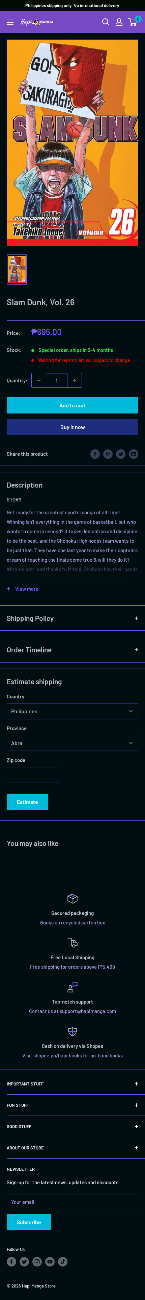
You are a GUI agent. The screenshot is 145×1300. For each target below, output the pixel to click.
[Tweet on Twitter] (120, 454)
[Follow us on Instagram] (37, 1262)
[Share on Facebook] (95, 454)
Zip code (16, 760)
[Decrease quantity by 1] (39, 380)
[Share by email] (133, 454)
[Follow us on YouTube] (50, 1262)
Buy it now (72, 427)
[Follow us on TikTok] (62, 1262)
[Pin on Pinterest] (108, 454)
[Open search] (106, 22)
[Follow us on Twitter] (24, 1262)
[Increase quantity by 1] (74, 380)
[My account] (119, 22)
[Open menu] (10, 22)
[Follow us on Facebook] (11, 1262)
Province (17, 728)
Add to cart (72, 405)
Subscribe (29, 1222)
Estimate (27, 802)
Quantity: (17, 380)
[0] (132, 22)
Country (15, 696)
